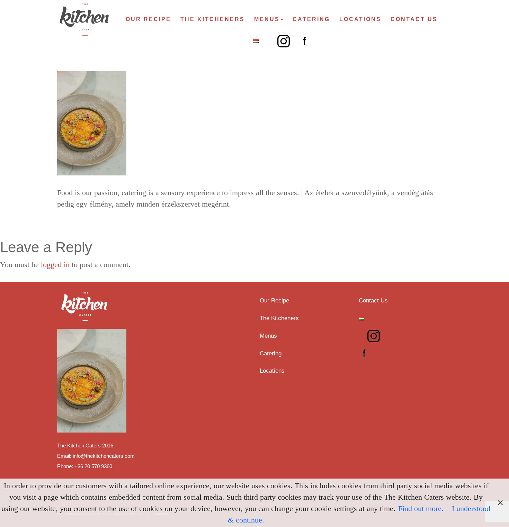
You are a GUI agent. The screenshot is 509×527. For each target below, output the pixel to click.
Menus (267, 19)
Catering (311, 19)
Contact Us (414, 19)
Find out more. (421, 508)
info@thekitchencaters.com (104, 456)
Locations (360, 19)
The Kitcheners (212, 19)
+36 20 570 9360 (93, 466)
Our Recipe (148, 19)
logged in (55, 264)
